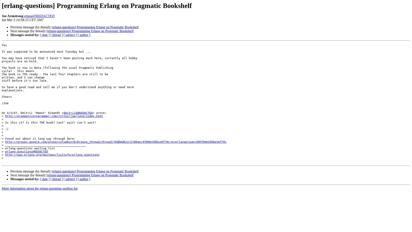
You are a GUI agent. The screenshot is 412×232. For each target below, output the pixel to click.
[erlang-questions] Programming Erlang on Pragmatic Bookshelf (95, 27)
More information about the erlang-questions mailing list (39, 188)
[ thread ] (56, 35)
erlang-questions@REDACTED (26, 151)
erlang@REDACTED (39, 16)
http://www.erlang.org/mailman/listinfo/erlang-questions (52, 154)
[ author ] (84, 35)
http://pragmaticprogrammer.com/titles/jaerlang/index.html (54, 116)
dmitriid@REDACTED (78, 112)
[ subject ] (70, 35)
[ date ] (45, 35)
